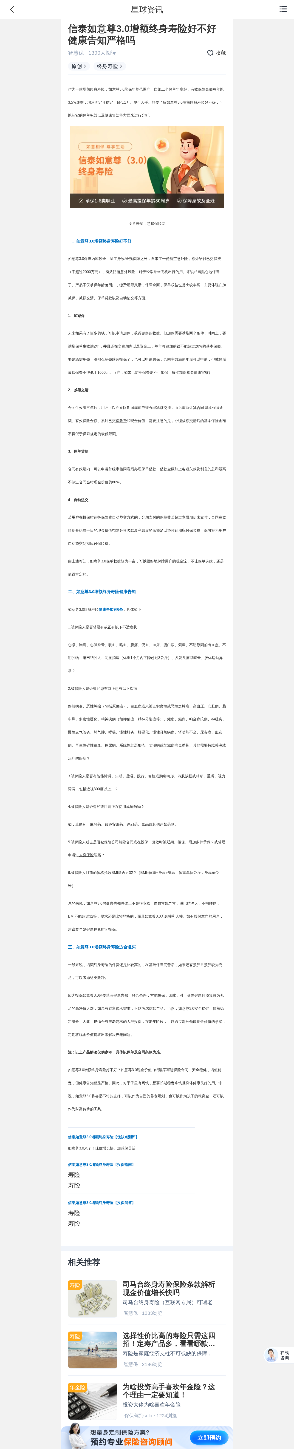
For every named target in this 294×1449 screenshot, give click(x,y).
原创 (76, 66)
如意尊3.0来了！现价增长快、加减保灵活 (102, 1148)
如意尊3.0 (116, 89)
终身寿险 (107, 66)
